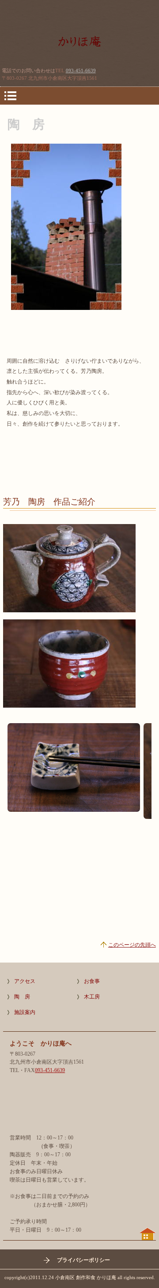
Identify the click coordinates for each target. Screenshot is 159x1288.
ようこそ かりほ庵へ (79, 47)
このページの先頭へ (132, 945)
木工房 (92, 997)
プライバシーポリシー (83, 1260)
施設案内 (24, 1012)
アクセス (24, 981)
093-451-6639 (81, 70)
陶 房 (22, 997)
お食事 (92, 981)
